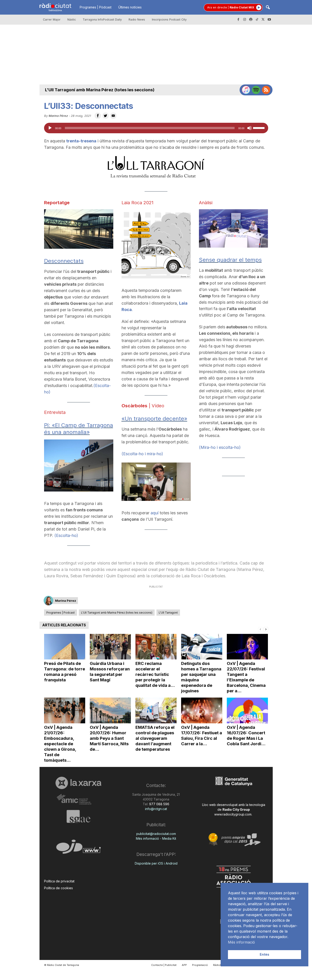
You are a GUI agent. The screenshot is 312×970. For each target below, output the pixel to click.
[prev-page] (260, 629)
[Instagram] (244, 19)
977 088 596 (158, 804)
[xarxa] (78, 783)
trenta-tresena (81, 141)
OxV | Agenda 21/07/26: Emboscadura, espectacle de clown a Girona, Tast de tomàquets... (60, 744)
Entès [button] (264, 954)
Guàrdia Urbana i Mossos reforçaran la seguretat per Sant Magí (110, 671)
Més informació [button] (241, 942)
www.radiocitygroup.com (232, 814)
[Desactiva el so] (249, 128)
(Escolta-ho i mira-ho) (142, 453)
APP (184, 965)
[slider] (259, 127)
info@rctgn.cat (156, 809)
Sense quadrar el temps (230, 259)
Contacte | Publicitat (164, 965)
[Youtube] (269, 19)
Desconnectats (64, 261)
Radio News (137, 19)
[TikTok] (257, 19)
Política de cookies (58, 888)
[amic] (78, 799)
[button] (268, 7)
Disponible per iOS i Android (156, 863)
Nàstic (71, 19)
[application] (156, 128)
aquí (155, 512)
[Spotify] (251, 19)
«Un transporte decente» (154, 418)
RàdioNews (220, 965)
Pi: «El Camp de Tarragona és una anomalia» (78, 428)
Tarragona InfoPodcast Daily (102, 19)
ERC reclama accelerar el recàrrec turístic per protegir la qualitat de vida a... (155, 674)
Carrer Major (52, 19)
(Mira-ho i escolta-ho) (220, 447)
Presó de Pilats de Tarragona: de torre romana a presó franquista (64, 671)
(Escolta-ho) (66, 535)
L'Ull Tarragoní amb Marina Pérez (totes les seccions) (99, 89)
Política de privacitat (59, 881)
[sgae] (78, 816)
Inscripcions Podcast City (169, 19)
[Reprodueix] (50, 128)
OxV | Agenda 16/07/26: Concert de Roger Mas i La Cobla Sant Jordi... (246, 735)
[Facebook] (238, 19)
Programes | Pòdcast (95, 7)
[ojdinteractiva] (78, 848)
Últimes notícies (130, 7)
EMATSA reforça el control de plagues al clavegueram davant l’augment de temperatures (155, 738)
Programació (200, 965)
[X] (263, 19)
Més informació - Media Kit (156, 838)
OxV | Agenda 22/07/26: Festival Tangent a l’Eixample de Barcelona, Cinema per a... (246, 677)
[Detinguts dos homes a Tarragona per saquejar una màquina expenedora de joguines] (201, 647)
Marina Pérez (58, 116)
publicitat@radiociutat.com (156, 834)
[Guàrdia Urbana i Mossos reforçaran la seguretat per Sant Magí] (110, 647)
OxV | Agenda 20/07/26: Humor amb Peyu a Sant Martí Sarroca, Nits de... (109, 738)
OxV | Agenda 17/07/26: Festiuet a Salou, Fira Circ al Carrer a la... (201, 735)
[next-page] (266, 629)
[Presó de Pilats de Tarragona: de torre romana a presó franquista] (64, 647)
